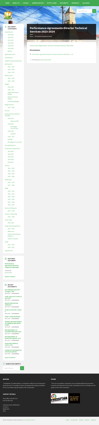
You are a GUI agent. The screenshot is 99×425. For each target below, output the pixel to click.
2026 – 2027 (11, 72)
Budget (7, 84)
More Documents (10, 276)
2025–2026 (11, 223)
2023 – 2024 (11, 171)
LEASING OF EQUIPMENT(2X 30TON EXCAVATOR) (13, 351)
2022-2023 (11, 43)
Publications (8, 180)
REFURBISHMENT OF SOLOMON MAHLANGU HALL (13, 331)
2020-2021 (11, 37)
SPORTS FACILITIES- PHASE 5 (13, 310)
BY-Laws (7, 110)
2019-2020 (11, 35)
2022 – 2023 (11, 168)
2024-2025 (11, 48)
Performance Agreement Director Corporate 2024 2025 (12, 265)
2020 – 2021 (11, 191)
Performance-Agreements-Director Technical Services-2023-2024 (51, 46)
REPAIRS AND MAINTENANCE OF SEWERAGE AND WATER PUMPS (13, 323)
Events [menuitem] (81, 420)
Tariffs (6, 242)
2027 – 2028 (11, 185)
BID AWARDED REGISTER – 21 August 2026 (13, 290)
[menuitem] (7, 3)
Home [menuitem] (67, 420)
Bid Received (8, 75)
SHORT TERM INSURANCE (12, 317)
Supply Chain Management (12, 226)
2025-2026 (11, 87)
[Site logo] (8, 20)
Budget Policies (9, 105)
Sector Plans (8, 220)
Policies (7, 165)
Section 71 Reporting (11, 214)
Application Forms (10, 54)
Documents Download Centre (43, 36)
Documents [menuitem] (74, 420)
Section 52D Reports (11, 208)
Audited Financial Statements (13, 61)
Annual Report (9, 32)
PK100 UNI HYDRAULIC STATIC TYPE (11, 344)
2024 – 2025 (11, 67)
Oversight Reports (10, 145)
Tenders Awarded (13, 239)
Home (31, 36)
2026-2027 (11, 162)
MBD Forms (11, 231)
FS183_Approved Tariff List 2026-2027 (13, 297)
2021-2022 (11, 40)
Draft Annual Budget (13, 101)
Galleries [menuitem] (93, 420)
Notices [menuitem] (87, 420)
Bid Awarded (8, 64)
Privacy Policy (25, 420)
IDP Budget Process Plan (14, 127)
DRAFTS (10, 51)
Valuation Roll (8, 251)
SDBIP (6, 188)
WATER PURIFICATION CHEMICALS (11, 304)
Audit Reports (9, 58)
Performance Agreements (12, 148)
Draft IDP (13, 134)
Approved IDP (15, 121)
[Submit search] (94, 11)
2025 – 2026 (11, 69)
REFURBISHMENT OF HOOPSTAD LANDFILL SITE (13, 337)
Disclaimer (32, 420)
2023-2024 (48, 60)
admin (42, 60)
